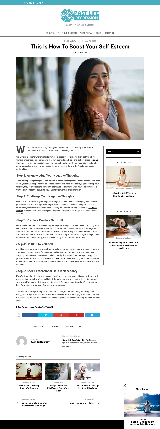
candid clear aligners (57, 258)
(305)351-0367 (29, 2)
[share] (92, 315)
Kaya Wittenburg (81, 52)
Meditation (142, 419)
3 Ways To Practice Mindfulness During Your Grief (58, 388)
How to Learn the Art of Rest (81, 401)
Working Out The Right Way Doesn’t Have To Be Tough (34, 403)
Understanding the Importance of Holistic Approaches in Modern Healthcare (124, 245)
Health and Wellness (72, 41)
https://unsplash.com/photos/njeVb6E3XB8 (35, 307)
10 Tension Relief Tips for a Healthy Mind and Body (123, 194)
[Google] (61, 315)
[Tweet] (45, 315)
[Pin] (76, 315)
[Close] (124, 385)
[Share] (30, 315)
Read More (66, 346)
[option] (29, 376)
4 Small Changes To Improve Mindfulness (142, 423)
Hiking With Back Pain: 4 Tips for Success (79, 340)
